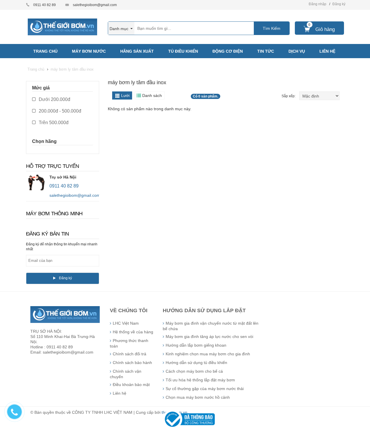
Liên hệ (119, 393)
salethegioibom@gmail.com (95, 5)
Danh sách (152, 95)
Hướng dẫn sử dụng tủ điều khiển (196, 362)
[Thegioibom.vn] (62, 26)
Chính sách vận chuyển (125, 374)
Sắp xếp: (289, 96)
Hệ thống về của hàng (133, 332)
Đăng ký (338, 4)
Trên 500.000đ (53, 122)
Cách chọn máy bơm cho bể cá (194, 371)
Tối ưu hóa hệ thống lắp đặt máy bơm (200, 380)
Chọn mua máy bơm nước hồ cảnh (198, 397)
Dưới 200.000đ (54, 99)
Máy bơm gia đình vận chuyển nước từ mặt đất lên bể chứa (210, 326)
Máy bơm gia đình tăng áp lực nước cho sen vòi (209, 336)
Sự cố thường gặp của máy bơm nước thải (205, 388)
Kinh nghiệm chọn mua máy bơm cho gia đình (208, 354)
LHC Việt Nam (126, 323)
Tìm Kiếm (271, 28)
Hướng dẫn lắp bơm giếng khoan (196, 345)
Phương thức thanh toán (129, 343)
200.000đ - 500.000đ (59, 111)
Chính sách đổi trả (129, 354)
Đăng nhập (317, 4)
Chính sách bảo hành (132, 362)
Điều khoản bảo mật (131, 384)
